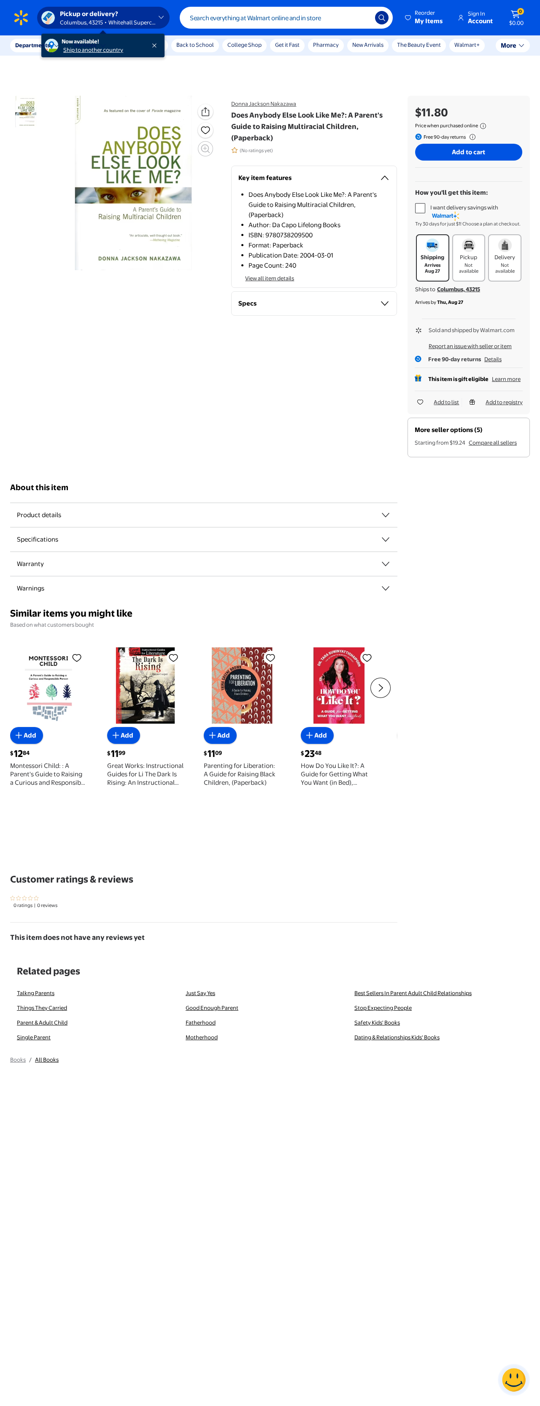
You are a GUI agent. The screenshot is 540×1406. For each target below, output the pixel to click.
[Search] (382, 17)
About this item (39, 487)
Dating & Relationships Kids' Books (397, 1037)
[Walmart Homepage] (21, 18)
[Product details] (386, 515)
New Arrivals (367, 44)
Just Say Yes (200, 993)
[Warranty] (386, 564)
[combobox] (286, 18)
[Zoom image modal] (205, 148)
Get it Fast (287, 44)
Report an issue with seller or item (470, 346)
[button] (424, 18)
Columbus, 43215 (458, 289)
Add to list (446, 402)
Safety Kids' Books (377, 1022)
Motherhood (202, 1037)
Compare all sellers (493, 442)
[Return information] (471, 137)
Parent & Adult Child (42, 1022)
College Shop (244, 44)
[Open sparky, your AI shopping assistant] (513, 1380)
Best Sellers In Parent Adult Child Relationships (413, 993)
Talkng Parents (35, 993)
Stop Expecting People (383, 1007)
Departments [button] (32, 45)
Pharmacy (326, 44)
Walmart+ (467, 44)
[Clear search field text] (362, 18)
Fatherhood (201, 1022)
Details (493, 359)
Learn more (506, 379)
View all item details (269, 278)
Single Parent (34, 1037)
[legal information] (483, 126)
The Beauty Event (419, 44)
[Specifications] (386, 539)
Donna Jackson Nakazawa (263, 103)
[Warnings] (386, 588)
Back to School (195, 44)
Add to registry (504, 402)
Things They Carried (42, 1007)
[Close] (156, 45)
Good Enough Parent (212, 1007)
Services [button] (84, 45)
